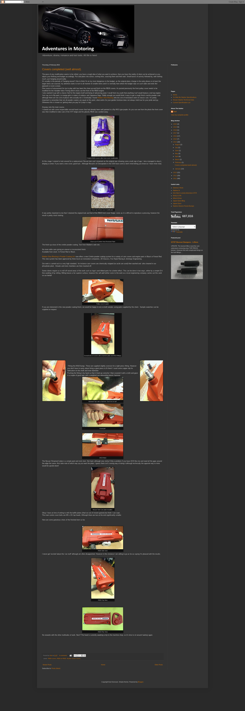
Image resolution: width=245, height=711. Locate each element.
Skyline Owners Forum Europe (183, 206)
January (178, 169)
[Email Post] (70, 655)
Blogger (140, 682)
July (176, 147)
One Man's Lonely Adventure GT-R (185, 193)
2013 (175, 172)
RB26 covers (52, 658)
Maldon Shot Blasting (105, 98)
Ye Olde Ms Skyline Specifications (184, 97)
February (178, 162)
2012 (175, 175)
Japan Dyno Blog (179, 201)
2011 (175, 178)
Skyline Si (176, 190)
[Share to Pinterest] (84, 655)
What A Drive (177, 198)
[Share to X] (79, 655)
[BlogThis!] (77, 655)
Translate (179, 232)
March (177, 159)
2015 (175, 139)
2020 (175, 124)
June (177, 151)
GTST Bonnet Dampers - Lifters (184, 242)
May (176, 153)
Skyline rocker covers (74, 658)
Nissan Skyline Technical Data (183, 100)
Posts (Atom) (56, 668)
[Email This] (75, 655)
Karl (175, 112)
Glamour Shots (178, 188)
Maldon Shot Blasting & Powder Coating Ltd (58, 257)
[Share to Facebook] (82, 655)
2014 (175, 142)
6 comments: (63, 655)
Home (103, 665)
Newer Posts (47, 665)
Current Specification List (181, 102)
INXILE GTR (177, 196)
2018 (175, 130)
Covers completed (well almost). (62, 69)
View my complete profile (179, 115)
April (177, 156)
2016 (175, 136)
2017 (175, 133)
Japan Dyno (177, 203)
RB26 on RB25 (61, 658)
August (177, 145)
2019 (175, 127)
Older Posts (159, 665)
